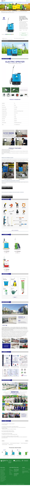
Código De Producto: (4, 39)
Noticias (10, 472)
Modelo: (3, 38)
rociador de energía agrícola (24, 443)
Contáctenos (10, 474)
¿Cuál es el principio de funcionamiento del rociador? (16, 474)
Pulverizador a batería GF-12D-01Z (26, 455)
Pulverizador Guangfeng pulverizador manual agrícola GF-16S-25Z (6, 455)
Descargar (10, 473)
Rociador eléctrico (10, 444)
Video (10, 471)
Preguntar (23, 33)
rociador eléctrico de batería (5, 443)
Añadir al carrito (23, 35)
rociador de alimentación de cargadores (15, 443)
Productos (10, 469)
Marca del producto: (16, 38)
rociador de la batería (4, 444)
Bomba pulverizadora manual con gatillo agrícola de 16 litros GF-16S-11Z (20, 455)
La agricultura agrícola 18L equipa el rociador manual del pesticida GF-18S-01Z (13, 455)
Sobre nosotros (11, 470)
